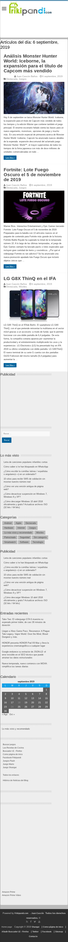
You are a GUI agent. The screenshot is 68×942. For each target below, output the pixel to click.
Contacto (33, 936)
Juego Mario (8, 764)
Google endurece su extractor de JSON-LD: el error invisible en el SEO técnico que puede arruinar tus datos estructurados (24, 654)
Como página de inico (13, 754)
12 (26, 698)
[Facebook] (31, 922)
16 (5, 702)
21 (39, 702)
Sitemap (59, 932)
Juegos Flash (9, 761)
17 (12, 702)
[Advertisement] (26, 398)
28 (39, 706)
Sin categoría (40, 537)
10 (12, 698)
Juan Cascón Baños (27, 76)
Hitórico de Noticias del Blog (15, 780)
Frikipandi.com (21, 913)
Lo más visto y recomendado (18, 532)
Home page (6, 927)
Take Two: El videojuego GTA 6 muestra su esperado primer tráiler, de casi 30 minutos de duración (24, 622)
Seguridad (25, 537)
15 (46, 698)
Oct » (12, 714)
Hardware (8, 528)
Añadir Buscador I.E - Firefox (15, 932)
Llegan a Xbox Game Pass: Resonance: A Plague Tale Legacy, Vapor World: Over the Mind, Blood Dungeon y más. (26, 634)
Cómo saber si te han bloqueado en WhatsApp (26, 466)
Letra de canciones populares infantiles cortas (26, 462)
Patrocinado (10, 537)
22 (46, 702)
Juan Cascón (37, 913)
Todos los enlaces (11, 775)
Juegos (22, 79)
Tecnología (38, 542)
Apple (18, 523)
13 (32, 698)
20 (32, 702)
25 (19, 706)
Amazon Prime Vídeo (11, 895)
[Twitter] (35, 922)
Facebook (46, 932)
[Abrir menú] (4, 9)
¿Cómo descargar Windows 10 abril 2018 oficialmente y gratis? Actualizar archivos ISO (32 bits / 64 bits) (25, 504)
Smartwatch (10, 542)
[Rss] (27, 922)
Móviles (23, 286)
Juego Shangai (10, 767)
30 (5, 711)
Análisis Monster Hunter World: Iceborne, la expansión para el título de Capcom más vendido (33, 63)
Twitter (35, 932)
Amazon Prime (8, 892)
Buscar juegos (9, 744)
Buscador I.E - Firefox (12, 751)
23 (5, 706)
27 (32, 706)
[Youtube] (39, 922)
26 (26, 706)
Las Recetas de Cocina (13, 748)
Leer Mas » (10, 158)
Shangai (35, 927)
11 (19, 698)
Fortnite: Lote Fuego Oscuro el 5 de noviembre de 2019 (32, 174)
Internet (21, 528)
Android (8, 523)
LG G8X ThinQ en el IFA (30, 278)
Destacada (11, 79)
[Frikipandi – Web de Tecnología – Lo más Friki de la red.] (34, 8)
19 (26, 702)
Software (24, 542)
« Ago (4, 714)
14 (39, 698)
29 (46, 706)
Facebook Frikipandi (12, 757)
